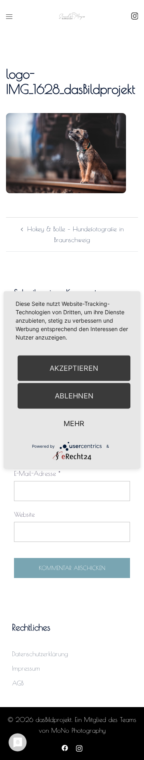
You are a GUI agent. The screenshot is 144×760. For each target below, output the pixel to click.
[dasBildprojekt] (72, 15)
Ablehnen (74, 396)
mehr (74, 423)
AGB (18, 683)
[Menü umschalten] (9, 16)
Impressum (26, 668)
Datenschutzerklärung (40, 653)
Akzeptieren (74, 368)
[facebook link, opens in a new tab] (65, 747)
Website (24, 514)
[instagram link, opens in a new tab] (133, 15)
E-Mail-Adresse (37, 473)
